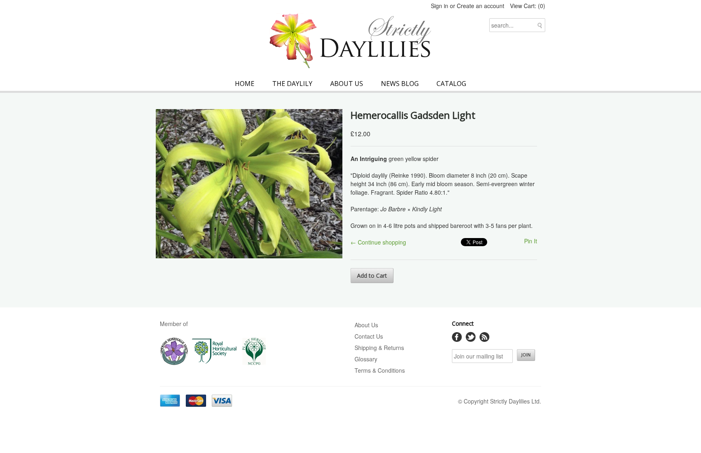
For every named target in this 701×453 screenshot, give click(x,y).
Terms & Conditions (380, 370)
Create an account (480, 6)
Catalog (451, 83)
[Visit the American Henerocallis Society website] (174, 363)
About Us (346, 83)
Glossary (366, 359)
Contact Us (369, 336)
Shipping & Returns (379, 348)
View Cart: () (527, 6)
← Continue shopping (378, 242)
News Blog (400, 83)
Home (244, 83)
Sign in (439, 6)
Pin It (530, 241)
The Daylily (292, 83)
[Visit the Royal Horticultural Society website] (214, 363)
